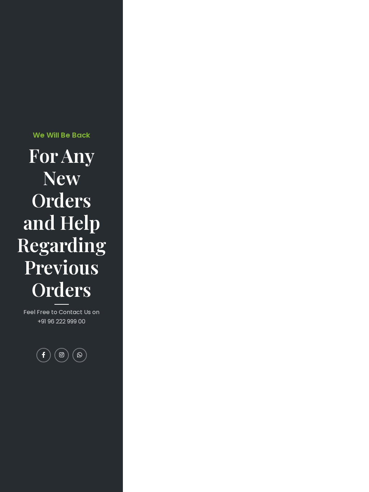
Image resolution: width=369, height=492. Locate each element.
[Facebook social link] (43, 355)
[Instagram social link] (61, 355)
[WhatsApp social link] (79, 355)
